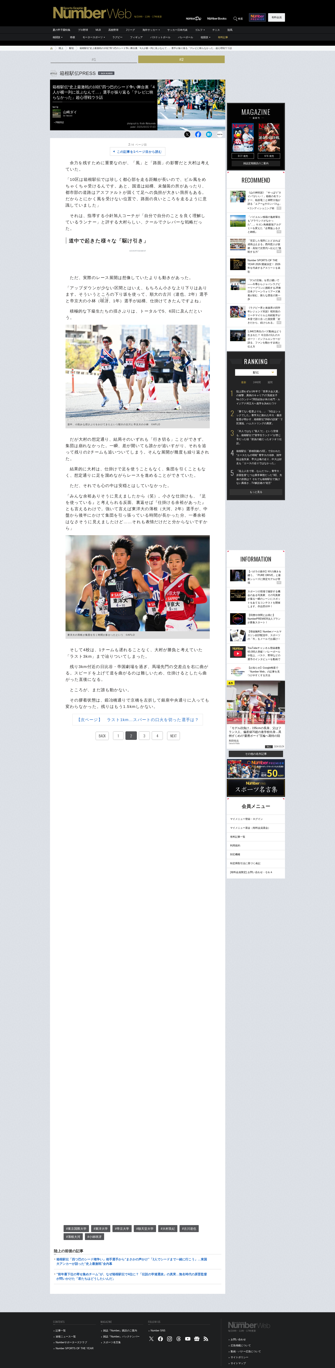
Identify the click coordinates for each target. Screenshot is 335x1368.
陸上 (61, 48)
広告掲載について (241, 1345)
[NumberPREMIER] (257, 17)
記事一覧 (61, 1330)
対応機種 (235, 854)
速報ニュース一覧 (66, 1336)
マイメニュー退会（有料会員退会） (250, 827)
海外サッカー (150, 29)
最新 (243, 382)
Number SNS (158, 1330)
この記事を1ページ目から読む (139, 151)
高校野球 (113, 29)
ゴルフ (199, 29)
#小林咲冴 (94, 1236)
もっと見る (256, 491)
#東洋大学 (101, 1228)
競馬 (229, 29)
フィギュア (136, 37)
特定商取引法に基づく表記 (245, 863)
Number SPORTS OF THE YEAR (74, 1348)
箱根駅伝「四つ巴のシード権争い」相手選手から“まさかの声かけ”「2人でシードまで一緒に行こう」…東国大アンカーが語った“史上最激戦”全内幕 (131, 1261)
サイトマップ (238, 1363)
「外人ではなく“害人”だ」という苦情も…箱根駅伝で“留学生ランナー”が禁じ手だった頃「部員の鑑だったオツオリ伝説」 (259, 437)
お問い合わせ (238, 1339)
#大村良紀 (168, 1228)
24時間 (257, 382)
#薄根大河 (73, 1236)
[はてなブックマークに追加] (209, 135)
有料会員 (277, 17)
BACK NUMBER (107, 73)
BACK (102, 735)
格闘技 (56, 37)
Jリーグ (130, 29)
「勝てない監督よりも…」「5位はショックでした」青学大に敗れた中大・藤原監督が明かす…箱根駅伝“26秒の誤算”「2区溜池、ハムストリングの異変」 (259, 417)
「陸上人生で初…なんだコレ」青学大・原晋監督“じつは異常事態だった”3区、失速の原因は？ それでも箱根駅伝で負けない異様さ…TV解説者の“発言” (259, 477)
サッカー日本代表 (177, 29)
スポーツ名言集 (112, 1342)
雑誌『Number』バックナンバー (121, 1336)
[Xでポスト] (187, 135)
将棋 (72, 37)
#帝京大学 (122, 1228)
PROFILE (60, 122)
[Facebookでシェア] (198, 135)
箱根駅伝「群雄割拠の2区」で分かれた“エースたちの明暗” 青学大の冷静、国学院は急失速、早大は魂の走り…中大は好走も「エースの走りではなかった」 (259, 457)
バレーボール (185, 37)
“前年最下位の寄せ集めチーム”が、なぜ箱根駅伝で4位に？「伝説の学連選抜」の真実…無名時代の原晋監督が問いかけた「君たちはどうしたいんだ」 (131, 1276)
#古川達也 (189, 1228)
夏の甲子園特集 (61, 29)
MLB (98, 29)
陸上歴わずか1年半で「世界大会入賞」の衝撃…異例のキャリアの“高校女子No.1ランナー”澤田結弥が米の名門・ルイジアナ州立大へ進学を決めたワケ (258, 397)
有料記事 (223, 37)
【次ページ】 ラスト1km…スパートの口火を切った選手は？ (137, 719)
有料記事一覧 (237, 836)
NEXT (173, 735)
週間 (270, 382)
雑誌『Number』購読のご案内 (120, 1330)
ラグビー (117, 37)
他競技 (204, 37)
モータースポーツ (93, 37)
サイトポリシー (239, 1357)
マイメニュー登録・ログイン (246, 819)
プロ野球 (83, 29)
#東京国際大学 (76, 1228)
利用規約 (235, 845)
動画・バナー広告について (246, 1351)
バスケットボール (160, 37)
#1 (94, 59)
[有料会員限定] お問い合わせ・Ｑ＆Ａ (251, 872)
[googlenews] (197, 1339)
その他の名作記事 (256, 753)
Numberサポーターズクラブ (71, 1342)
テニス (216, 29)
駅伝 (71, 48)
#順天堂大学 (145, 1228)
